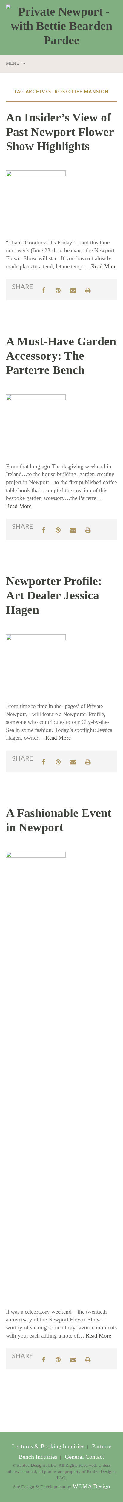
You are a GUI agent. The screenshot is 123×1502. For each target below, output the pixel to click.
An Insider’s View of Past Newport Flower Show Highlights (60, 132)
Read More (103, 266)
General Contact (83, 1457)
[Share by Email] (73, 290)
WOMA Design (91, 1486)
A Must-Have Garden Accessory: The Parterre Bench (61, 356)
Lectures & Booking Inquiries (49, 1446)
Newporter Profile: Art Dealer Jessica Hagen (54, 595)
